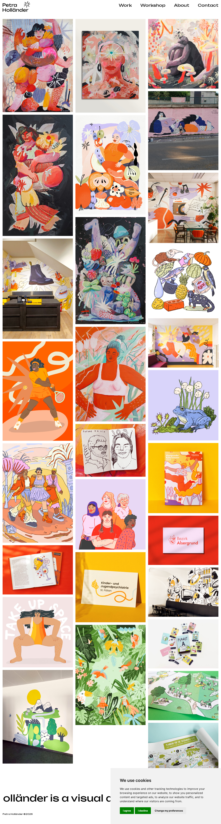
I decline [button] (143, 810)
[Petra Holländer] (16, 6)
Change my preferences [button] (169, 810)
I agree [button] (127, 810)
